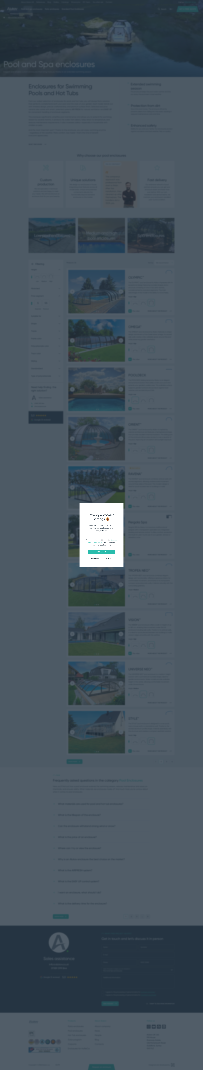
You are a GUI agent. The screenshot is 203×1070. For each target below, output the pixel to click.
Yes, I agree (101, 552)
